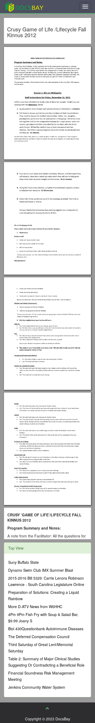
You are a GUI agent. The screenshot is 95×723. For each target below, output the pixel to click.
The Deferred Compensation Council (38, 636)
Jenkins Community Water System (36, 687)
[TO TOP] (47, 708)
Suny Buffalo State (23, 562)
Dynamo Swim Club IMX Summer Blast (40, 570)
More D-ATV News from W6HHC (35, 606)
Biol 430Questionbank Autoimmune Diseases (45, 628)
